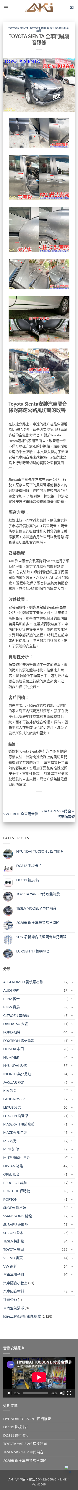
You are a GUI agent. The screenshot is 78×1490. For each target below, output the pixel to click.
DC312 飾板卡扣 (29, 865)
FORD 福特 (11, 1032)
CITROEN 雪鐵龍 (16, 1015)
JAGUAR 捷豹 (13, 1082)
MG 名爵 (10, 1141)
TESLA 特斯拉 (13, 1241)
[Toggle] (72, 982)
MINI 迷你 (11, 1149)
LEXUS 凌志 (12, 1107)
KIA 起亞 (10, 1090)
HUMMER (11, 1057)
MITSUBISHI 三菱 (16, 1157)
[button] (5, 7)
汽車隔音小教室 (15, 1283)
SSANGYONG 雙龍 (17, 1216)
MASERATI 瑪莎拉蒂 (18, 1124)
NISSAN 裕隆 (13, 1166)
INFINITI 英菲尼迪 (17, 1074)
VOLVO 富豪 (13, 1258)
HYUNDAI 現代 (15, 1065)
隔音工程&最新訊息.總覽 (52, 29)
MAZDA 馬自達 (15, 1132)
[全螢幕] (69, 1393)
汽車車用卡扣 (13, 1274)
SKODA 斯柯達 (14, 1207)
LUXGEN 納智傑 (15, 1116)
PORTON (10, 1199)
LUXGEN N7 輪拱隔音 (33, 951)
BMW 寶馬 (11, 1007)
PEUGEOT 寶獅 (15, 1183)
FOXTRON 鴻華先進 (18, 1040)
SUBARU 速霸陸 (15, 1224)
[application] (39, 1377)
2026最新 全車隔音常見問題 (37, 922)
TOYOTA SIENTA (18, 28)
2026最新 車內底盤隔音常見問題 (41, 937)
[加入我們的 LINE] (69, 1470)
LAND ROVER (14, 1099)
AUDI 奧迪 (11, 990)
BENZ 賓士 (11, 999)
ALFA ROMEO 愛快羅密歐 (23, 982)
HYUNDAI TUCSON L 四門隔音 (40, 851)
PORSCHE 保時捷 (16, 1191)
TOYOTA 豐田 (38, 28)
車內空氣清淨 (13, 1308)
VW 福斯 (10, 1266)
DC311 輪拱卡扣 (29, 880)
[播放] (9, 1393)
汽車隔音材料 (13, 1291)
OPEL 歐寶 (11, 1174)
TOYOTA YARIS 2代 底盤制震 (38, 894)
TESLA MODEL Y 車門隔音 (36, 908)
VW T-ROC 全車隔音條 (20, 814)
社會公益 (10, 1299)
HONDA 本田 (13, 1049)
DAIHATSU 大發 (15, 1024)
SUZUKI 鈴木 (13, 1233)
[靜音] (62, 1393)
